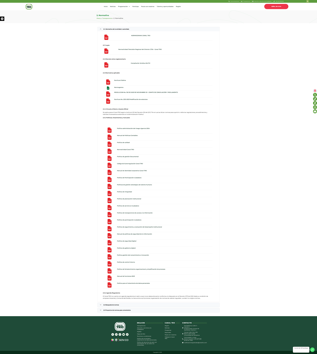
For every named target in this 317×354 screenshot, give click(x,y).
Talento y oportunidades (165, 6)
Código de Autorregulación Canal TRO (130, 163)
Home (99, 18)
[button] (2, 19)
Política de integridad (124, 192)
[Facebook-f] (120, 334)
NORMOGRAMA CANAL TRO (140, 35)
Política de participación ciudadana (129, 220)
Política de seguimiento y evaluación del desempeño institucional (139, 227)
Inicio (106, 6)
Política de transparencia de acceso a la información (135, 213)
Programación (123, 6)
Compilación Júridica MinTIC (140, 63)
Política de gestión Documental (128, 156)
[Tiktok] (127, 334)
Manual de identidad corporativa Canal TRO (132, 170)
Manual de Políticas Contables (127, 135)
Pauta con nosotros (147, 6)
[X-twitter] (112, 334)
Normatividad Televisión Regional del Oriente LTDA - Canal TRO (140, 49)
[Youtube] (123, 334)
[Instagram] (116, 334)
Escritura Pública (120, 80)
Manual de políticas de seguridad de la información (134, 234)
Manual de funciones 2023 (126, 276)
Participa (135, 6)
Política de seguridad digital (126, 241)
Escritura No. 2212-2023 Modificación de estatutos (131, 99)
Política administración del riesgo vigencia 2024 (133, 128)
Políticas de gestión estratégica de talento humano (134, 185)
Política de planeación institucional (129, 199)
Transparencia (107, 18)
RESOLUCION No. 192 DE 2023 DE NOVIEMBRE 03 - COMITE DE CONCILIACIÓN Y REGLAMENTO (146, 92)
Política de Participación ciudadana (129, 177)
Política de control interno (126, 262)
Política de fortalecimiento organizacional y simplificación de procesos (141, 269)
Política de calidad (123, 142)
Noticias (113, 6)
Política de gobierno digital (126, 248)
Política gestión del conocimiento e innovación (133, 255)
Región (178, 6)
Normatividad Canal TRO (125, 149)
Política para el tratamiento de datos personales (133, 283)
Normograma (118, 87)
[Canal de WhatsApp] (312, 349)
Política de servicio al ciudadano (128, 206)
